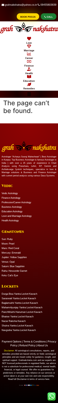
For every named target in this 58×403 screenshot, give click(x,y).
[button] (29, 94)
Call (49, 17)
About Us (42, 345)
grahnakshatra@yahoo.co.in (21, 4)
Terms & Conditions (34, 341)
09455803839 (48, 4)
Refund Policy (27, 345)
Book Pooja (28, 17)
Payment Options (11, 341)
